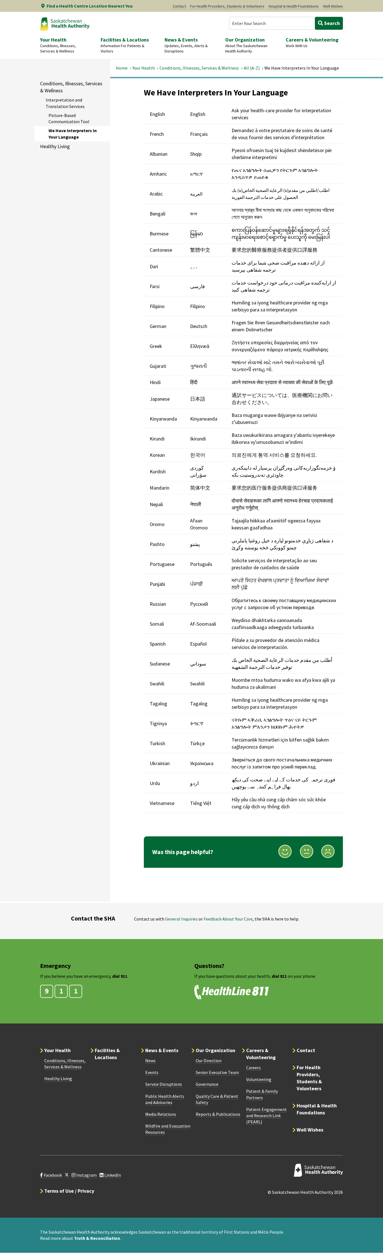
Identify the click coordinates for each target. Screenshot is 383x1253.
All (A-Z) (252, 68)
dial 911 (119, 976)
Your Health (143, 68)
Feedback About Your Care (228, 919)
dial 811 (279, 976)
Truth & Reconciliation (97, 1238)
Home (122, 68)
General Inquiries (181, 919)
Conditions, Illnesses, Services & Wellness (199, 68)
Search (331, 23)
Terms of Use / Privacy (69, 1191)
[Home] (64, 23)
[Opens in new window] (67, 1175)
